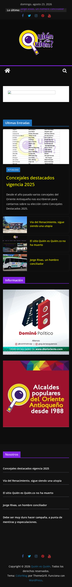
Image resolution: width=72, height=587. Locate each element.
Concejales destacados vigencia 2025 (30, 181)
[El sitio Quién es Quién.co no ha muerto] (15, 243)
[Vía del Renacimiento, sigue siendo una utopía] (15, 224)
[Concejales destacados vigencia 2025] (36, 146)
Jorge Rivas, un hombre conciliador (42, 10)
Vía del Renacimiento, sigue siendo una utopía (47, 224)
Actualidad (13, 169)
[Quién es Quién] (7, 70)
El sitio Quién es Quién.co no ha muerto (48, 243)
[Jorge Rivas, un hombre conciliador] (15, 262)
